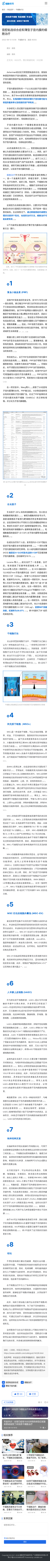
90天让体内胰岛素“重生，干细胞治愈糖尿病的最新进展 (12, 1456)
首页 (3, 10)
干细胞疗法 (22, 40)
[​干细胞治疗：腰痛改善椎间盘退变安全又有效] (37, 1498)
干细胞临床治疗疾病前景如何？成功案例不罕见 (12, 1482)
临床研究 (30, 1467)
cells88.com (38, 1557)
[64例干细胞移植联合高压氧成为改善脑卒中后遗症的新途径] (37, 1472)
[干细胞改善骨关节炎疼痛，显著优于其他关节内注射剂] (13, 1498)
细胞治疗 (11, 175)
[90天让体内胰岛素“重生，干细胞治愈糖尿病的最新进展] (13, 1446)
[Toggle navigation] (46, 3)
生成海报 (9, 1402)
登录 (5, 1538)
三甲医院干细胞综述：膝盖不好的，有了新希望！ (36, 1456)
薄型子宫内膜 (11, 1386)
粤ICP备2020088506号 (16, 1557)
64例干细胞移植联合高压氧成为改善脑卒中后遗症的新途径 (36, 1482)
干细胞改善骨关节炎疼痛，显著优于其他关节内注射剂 (12, 1508)
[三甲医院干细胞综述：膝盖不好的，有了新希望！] (37, 1446)
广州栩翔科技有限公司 (40, 1555)
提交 (25, 1542)
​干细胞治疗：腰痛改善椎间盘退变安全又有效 (36, 1508)
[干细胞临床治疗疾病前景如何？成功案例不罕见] (13, 1472)
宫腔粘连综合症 (12, 1382)
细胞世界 (23, 1555)
